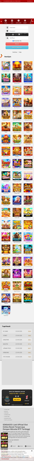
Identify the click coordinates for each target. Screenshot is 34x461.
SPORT (25, 22)
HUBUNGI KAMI (6, 416)
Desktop (15, 52)
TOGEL (5, 22)
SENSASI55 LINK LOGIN (8, 431)
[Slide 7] (18, 405)
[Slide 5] (16, 405)
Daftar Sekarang (17, 47)
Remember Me (17, 40)
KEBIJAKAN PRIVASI (7, 418)
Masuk (17, 44)
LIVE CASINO (18, 22)
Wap (20, 52)
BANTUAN (6, 411)
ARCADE (31, 22)
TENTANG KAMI (6, 409)
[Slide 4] (15, 405)
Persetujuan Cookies (6, 455)
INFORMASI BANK (7, 414)
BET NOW (17, 399)
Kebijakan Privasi (5, 458)
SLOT (12, 22)
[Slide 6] (17, 405)
